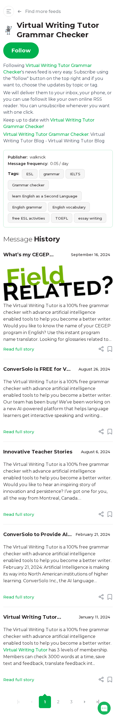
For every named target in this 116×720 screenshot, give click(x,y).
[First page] (18, 702)
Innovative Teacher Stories (37, 452)
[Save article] (110, 349)
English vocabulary (69, 207)
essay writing (90, 218)
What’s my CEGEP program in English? (28, 255)
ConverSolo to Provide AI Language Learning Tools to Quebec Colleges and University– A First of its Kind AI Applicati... (35, 534)
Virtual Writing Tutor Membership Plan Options (36, 617)
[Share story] (101, 349)
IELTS (75, 174)
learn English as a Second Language (44, 196)
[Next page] (85, 702)
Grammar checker (28, 185)
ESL (29, 174)
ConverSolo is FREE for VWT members (39, 369)
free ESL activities (28, 218)
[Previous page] (32, 702)
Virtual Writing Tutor (25, 649)
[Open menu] (8, 11)
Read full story (18, 349)
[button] (104, 708)
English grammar (27, 207)
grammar (51, 174)
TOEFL (61, 218)
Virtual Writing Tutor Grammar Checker (45, 134)
